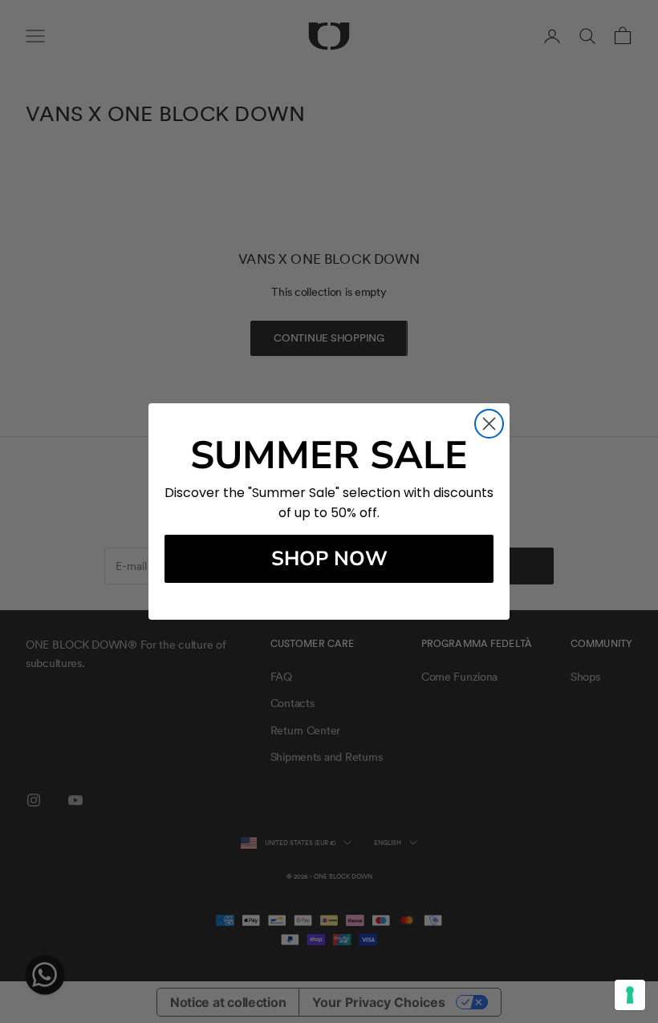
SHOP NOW (329, 558)
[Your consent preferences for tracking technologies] (630, 995)
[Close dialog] (489, 424)
